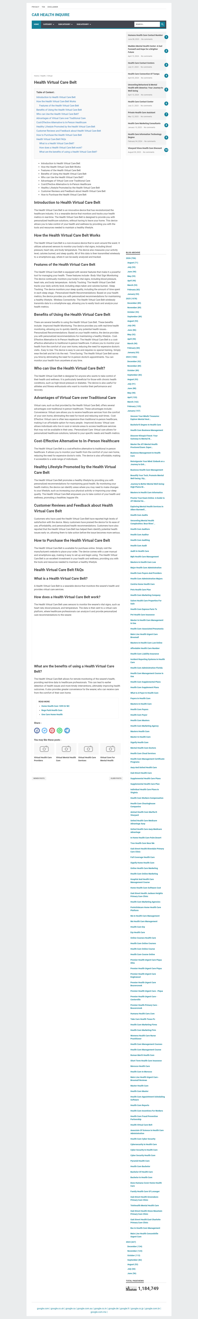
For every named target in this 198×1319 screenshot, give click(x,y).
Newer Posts (38, 778)
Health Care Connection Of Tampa (143, 74)
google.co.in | (101, 1308)
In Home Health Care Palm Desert (145, 838)
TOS (43, 7)
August (132, 263)
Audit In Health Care (139, 551)
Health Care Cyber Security (142, 1139)
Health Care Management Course (145, 1050)
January (133, 294)
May (131, 276)
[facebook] (37, 730)
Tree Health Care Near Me (142, 843)
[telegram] (67, 730)
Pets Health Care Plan (140, 589)
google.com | (43, 1308)
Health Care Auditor (139, 534)
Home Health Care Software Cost (145, 888)
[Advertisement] (77, 52)
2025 (131, 298)
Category (47, 24)
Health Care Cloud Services (143, 753)
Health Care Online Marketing (144, 874)
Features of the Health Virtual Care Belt (59, 105)
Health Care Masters (139, 720)
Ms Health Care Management (143, 921)
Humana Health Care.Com (142, 1013)
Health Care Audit (138, 545)
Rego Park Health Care (51, 710)
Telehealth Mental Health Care (144, 1205)
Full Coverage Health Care (142, 857)
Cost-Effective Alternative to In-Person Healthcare (61, 122)
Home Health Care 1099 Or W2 (55, 706)
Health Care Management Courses (146, 1044)
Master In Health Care (140, 737)
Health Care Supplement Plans (144, 687)
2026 (131, 258)
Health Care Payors (139, 709)
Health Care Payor (138, 715)
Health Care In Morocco (141, 1072)
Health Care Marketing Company (145, 595)
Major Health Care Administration (145, 567)
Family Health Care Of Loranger (145, 1191)
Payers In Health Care (140, 698)
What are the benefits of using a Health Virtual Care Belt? (68, 151)
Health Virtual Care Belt (141, 1125)
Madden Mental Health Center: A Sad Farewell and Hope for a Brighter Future (145, 49)
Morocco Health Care (140, 1066)
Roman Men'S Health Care (142, 1055)
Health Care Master (139, 1091)
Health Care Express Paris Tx (143, 609)
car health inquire (51, 15)
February (133, 289)
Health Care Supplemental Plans (145, 682)
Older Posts (116, 778)
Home (36, 24)
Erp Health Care (137, 932)
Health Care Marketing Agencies (145, 902)
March (132, 285)
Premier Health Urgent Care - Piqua (146, 991)
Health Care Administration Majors (146, 578)
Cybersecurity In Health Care (143, 1144)
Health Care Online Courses (143, 943)
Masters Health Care (139, 731)
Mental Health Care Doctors (143, 748)
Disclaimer (53, 7)
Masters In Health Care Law (143, 562)
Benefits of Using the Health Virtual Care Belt (59, 109)
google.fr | (125, 1308)
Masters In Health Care (141, 704)
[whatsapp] (59, 730)
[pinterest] (52, 730)
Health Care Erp (137, 927)
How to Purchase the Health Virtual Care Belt (59, 135)
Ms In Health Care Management (145, 916)
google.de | (114, 1308)
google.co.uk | (57, 1308)
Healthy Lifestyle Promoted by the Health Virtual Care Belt (65, 126)
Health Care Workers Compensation (146, 798)
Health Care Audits (139, 515)
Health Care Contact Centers (141, 63)
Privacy (35, 7)
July (131, 267)
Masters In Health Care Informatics (146, 492)
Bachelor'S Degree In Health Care (145, 425)
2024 (131, 357)
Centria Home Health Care (142, 584)
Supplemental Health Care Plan (145, 784)
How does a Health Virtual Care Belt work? (60, 147)
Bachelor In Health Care (141, 1177)
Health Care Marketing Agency (144, 726)
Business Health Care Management (146, 470)
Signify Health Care (139, 742)
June (131, 271)
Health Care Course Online (142, 954)
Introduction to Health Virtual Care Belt (56, 97)
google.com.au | (85, 1308)
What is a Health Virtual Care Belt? (56, 143)
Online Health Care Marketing (144, 868)
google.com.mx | (99, 1312)
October (133, 312)
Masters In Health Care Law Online (146, 643)
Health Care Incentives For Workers (146, 1111)
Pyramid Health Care (140, 1161)
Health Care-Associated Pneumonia (147, 629)
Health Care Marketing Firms (143, 1024)
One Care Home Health (52, 714)
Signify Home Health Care (142, 863)
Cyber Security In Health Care (144, 1150)
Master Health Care (139, 1086)
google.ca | (71, 1308)
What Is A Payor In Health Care (144, 693)
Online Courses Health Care (143, 938)
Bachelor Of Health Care (141, 1172)
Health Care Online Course (142, 949)
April (131, 280)
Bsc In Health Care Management (145, 1228)
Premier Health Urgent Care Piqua (146, 968)
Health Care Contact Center (140, 101)
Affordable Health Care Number (145, 648)
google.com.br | (153, 1308)
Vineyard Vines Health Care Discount (145, 148)
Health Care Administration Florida (146, 668)
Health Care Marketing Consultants (144, 123)
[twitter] (44, 730)
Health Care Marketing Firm (143, 1030)
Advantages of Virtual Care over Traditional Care (61, 118)
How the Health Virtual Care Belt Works (56, 101)
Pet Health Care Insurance (142, 615)
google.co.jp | (137, 1308)
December (134, 303)
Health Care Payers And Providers (146, 573)
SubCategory (64, 24)
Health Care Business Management (146, 430)
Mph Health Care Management (144, 556)
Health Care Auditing (140, 540)
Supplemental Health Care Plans (145, 778)
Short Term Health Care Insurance (146, 1061)
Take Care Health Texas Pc (142, 1019)
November (134, 307)
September (134, 316)
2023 (131, 1242)
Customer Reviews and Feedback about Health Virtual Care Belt (68, 130)
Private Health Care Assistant (141, 112)
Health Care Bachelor (140, 1166)
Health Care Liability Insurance (144, 654)
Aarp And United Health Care (143, 767)
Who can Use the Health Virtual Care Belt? (57, 114)
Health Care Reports (139, 1105)
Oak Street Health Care (141, 773)
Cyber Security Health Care (142, 1155)
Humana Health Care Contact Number (145, 35)
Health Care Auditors (140, 529)
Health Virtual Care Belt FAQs (51, 139)
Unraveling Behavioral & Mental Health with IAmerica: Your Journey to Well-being (145, 88)
